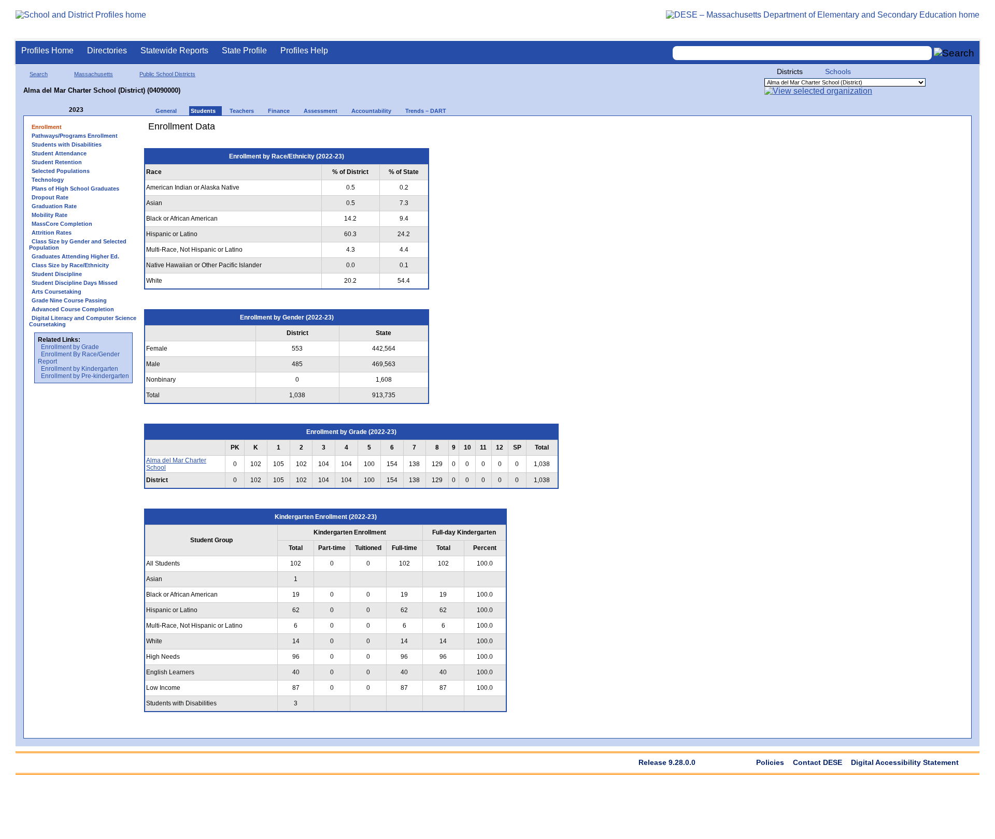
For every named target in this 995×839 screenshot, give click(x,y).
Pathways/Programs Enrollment (75, 136)
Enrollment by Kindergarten (79, 368)
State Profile (244, 50)
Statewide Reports (174, 50)
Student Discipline (57, 274)
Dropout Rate (50, 197)
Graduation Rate (54, 206)
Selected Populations (61, 171)
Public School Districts (167, 74)
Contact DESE (817, 762)
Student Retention (57, 162)
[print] (499, 130)
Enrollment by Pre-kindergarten (85, 376)
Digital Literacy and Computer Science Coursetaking (82, 321)
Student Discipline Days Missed (75, 283)
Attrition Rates (52, 232)
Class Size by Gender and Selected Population (77, 244)
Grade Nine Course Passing (69, 300)
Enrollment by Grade (70, 347)
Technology (48, 180)
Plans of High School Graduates (75, 188)
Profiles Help (304, 50)
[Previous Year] (61, 110)
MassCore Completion (62, 224)
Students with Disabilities (67, 144)
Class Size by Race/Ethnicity (70, 265)
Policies (770, 762)
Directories (107, 50)
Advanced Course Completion (73, 309)
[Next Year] (97, 110)
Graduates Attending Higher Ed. (75, 256)
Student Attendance (59, 153)
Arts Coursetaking (56, 291)
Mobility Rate (49, 215)
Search (39, 74)
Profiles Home (47, 50)
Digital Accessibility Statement (905, 762)
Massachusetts (93, 74)
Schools (838, 71)
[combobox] (802, 53)
